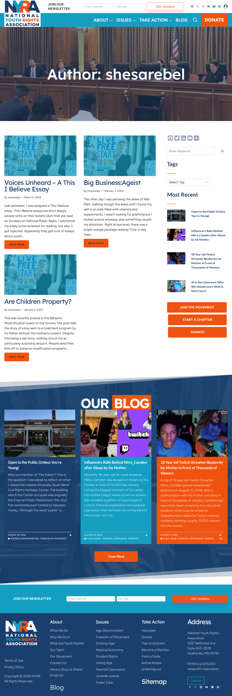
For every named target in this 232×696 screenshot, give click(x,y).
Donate (214, 20)
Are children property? (37, 301)
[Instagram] (203, 6)
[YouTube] (208, 6)
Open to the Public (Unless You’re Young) (35, 465)
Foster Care (104, 682)
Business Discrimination (25, 538)
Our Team (57, 650)
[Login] (226, 6)
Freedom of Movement (53, 538)
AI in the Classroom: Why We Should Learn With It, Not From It (207, 286)
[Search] (222, 151)
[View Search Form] (195, 20)
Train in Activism (153, 643)
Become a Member (155, 650)
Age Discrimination (109, 630)
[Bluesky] (214, 6)
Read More (19, 246)
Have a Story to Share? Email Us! (66, 672)
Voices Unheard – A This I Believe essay (39, 185)
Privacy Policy (14, 667)
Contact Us (58, 663)
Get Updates (165, 7)
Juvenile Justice (107, 676)
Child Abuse (94, 538)
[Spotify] (219, 6)
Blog (181, 20)
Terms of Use (13, 661)
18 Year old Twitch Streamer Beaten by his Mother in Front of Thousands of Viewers (191, 467)
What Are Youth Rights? (67, 643)
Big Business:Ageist (112, 182)
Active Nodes (151, 663)
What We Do (59, 630)
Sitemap (154, 681)
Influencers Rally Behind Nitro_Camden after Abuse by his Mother (208, 235)
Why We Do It (60, 637)
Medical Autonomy (109, 650)
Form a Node (151, 656)
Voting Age (104, 663)
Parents (133, 538)
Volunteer (149, 630)
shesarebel (14, 197)
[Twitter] (197, 6)
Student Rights (107, 656)
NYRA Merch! (151, 669)
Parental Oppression (114, 538)
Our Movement (61, 656)
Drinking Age (105, 643)
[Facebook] (192, 6)
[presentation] (40, 156)
